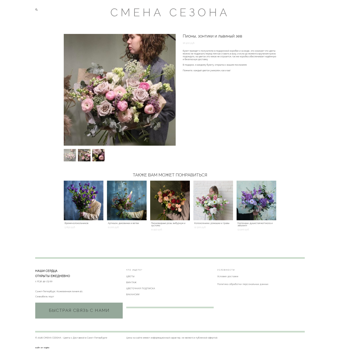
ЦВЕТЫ (130, 276)
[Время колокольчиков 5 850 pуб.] (83, 200)
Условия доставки (227, 276)
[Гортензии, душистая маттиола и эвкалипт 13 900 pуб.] (256, 200)
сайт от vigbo (42, 348)
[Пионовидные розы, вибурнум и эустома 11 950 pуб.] (170, 200)
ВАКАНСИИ (133, 294)
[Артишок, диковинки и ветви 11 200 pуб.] (127, 200)
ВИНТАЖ (131, 282)
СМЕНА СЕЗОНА (170, 12)
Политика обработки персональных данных (243, 284)
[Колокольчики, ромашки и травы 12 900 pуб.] (213, 200)
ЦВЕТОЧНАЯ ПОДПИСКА (140, 288)
